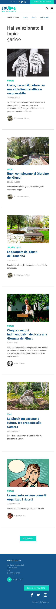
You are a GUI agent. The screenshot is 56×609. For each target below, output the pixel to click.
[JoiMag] (9, 8)
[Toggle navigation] (51, 8)
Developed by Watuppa (40, 602)
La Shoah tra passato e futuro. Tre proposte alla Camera (24, 423)
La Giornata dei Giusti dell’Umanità (22, 254)
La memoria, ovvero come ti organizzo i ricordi (26, 497)
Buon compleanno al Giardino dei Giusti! (28, 175)
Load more (28, 539)
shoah (34, 17)
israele (25, 17)
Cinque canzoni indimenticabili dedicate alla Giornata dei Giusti (27, 334)
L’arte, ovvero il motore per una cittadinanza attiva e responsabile (26, 89)
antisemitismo (46, 17)
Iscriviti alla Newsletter (42, 2)
